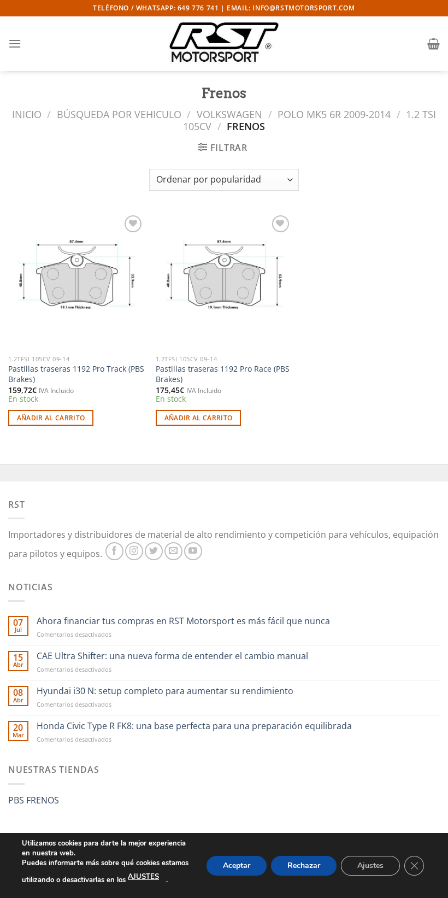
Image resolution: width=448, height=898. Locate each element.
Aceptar (236, 865)
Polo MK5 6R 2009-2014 (334, 114)
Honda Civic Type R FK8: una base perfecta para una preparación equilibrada (194, 726)
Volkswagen (229, 114)
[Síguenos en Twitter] (154, 551)
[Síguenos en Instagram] (134, 551)
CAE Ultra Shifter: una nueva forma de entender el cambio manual (172, 656)
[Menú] (14, 43)
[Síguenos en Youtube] (193, 551)
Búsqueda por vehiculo (119, 114)
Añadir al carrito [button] (51, 418)
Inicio (27, 114)
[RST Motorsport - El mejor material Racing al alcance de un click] (224, 43)
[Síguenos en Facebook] (114, 551)
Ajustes (370, 865)
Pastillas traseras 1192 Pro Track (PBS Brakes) (76, 374)
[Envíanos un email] (173, 551)
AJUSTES (143, 877)
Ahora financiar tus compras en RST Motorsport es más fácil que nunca (183, 621)
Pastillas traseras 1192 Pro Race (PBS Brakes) (223, 374)
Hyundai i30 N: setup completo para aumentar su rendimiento (165, 691)
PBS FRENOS (33, 800)
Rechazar (303, 865)
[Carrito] (433, 44)
